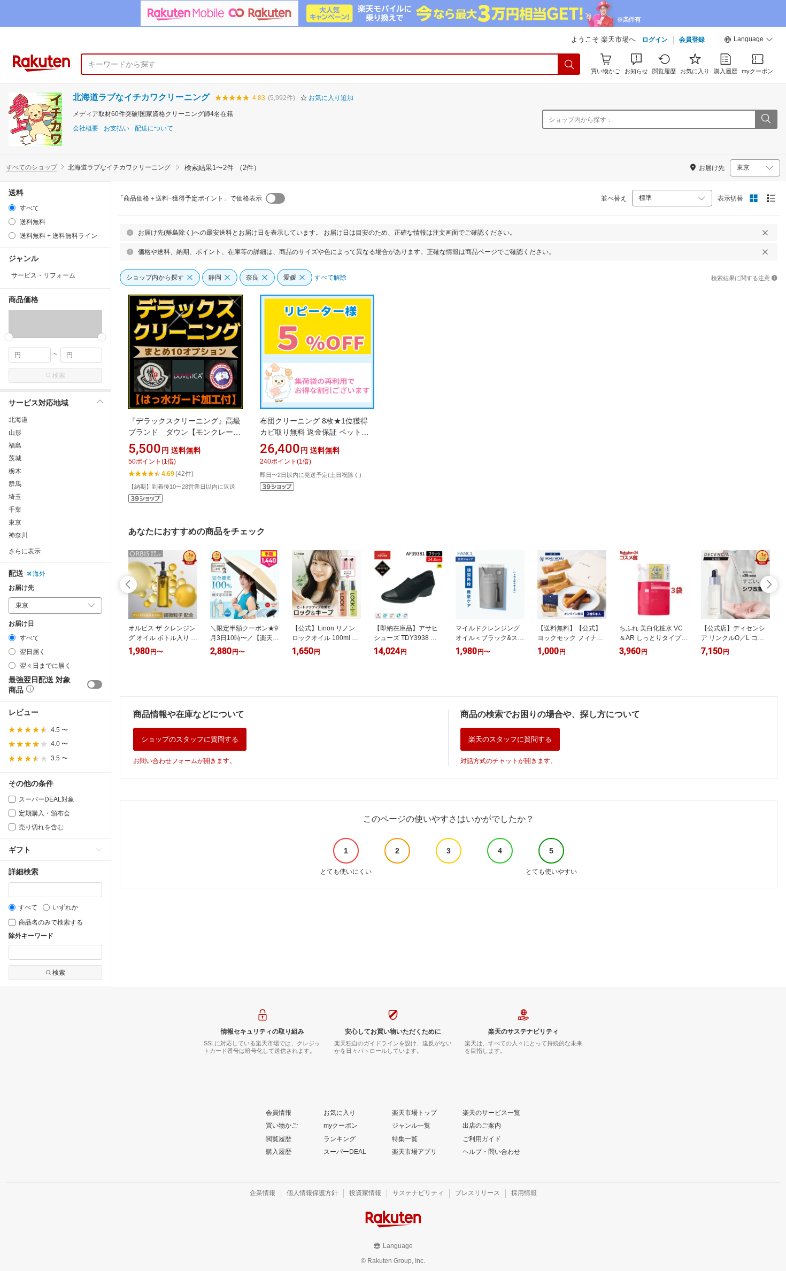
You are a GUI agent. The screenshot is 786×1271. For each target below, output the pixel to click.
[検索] (569, 64)
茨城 (15, 458)
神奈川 (18, 535)
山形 (15, 432)
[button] (748, 40)
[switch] (94, 684)
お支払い (116, 128)
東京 (15, 522)
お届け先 (21, 587)
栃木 (15, 471)
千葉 (15, 509)
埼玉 (15, 496)
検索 (58, 375)
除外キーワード (31, 936)
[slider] (9, 337)
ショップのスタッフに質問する (189, 739)
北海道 (18, 419)
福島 (15, 445)
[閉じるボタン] (765, 232)
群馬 (15, 484)
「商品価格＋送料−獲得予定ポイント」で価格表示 (189, 198)
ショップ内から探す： (581, 120)
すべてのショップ (31, 167)
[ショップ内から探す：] (765, 119)
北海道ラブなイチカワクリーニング (141, 97)
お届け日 (21, 623)
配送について (154, 128)
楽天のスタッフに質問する (510, 739)
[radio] (12, 207)
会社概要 (85, 128)
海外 (39, 573)
